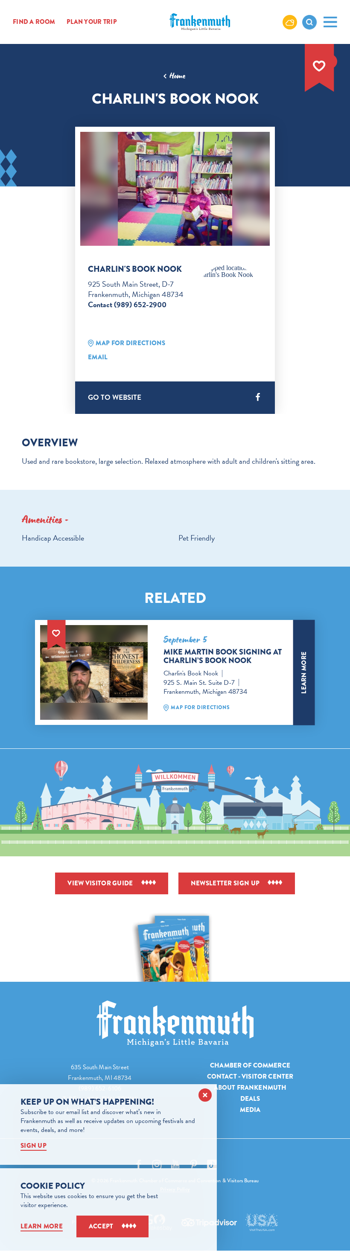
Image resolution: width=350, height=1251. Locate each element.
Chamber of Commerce (250, 1065)
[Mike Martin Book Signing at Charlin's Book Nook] (94, 672)
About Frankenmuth (250, 1087)
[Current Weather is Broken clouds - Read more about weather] (290, 21)
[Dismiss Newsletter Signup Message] (205, 1095)
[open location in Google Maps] (228, 271)
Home (177, 76)
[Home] (174, 1024)
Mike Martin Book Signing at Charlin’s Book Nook (222, 656)
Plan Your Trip (92, 22)
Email (98, 357)
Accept (101, 1226)
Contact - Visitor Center (250, 1076)
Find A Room (34, 22)
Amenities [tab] (42, 519)
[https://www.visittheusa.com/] (261, 1222)
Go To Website (114, 397)
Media (250, 1109)
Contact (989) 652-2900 (127, 304)
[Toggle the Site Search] (309, 22)
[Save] (319, 66)
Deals (250, 1098)
